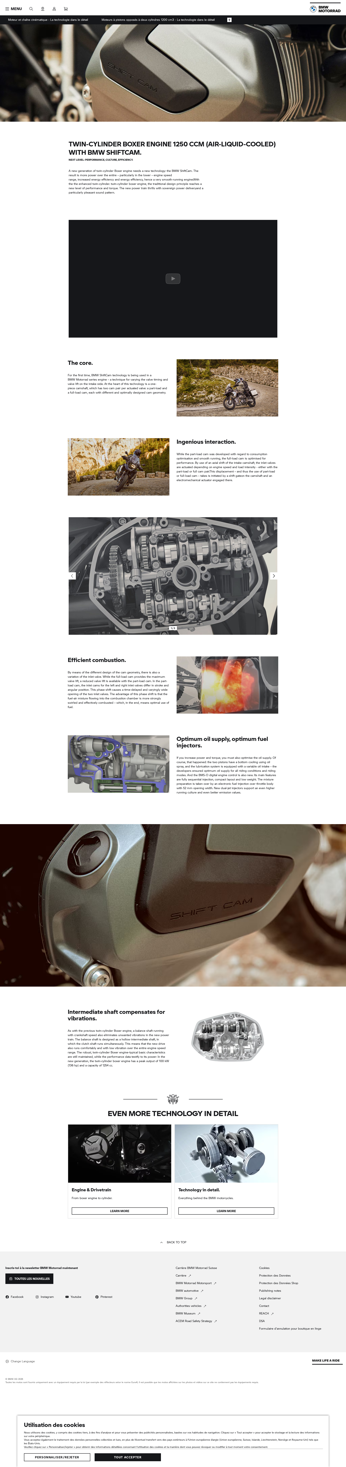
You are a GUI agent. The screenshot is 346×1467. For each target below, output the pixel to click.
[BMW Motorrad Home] (325, 9)
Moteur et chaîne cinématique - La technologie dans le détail (48, 20)
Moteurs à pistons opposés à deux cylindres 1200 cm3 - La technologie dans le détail (158, 20)
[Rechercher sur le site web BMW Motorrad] (31, 7)
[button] (13, 8)
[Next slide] (273, 576)
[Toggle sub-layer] (229, 20)
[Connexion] (54, 7)
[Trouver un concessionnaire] (43, 7)
